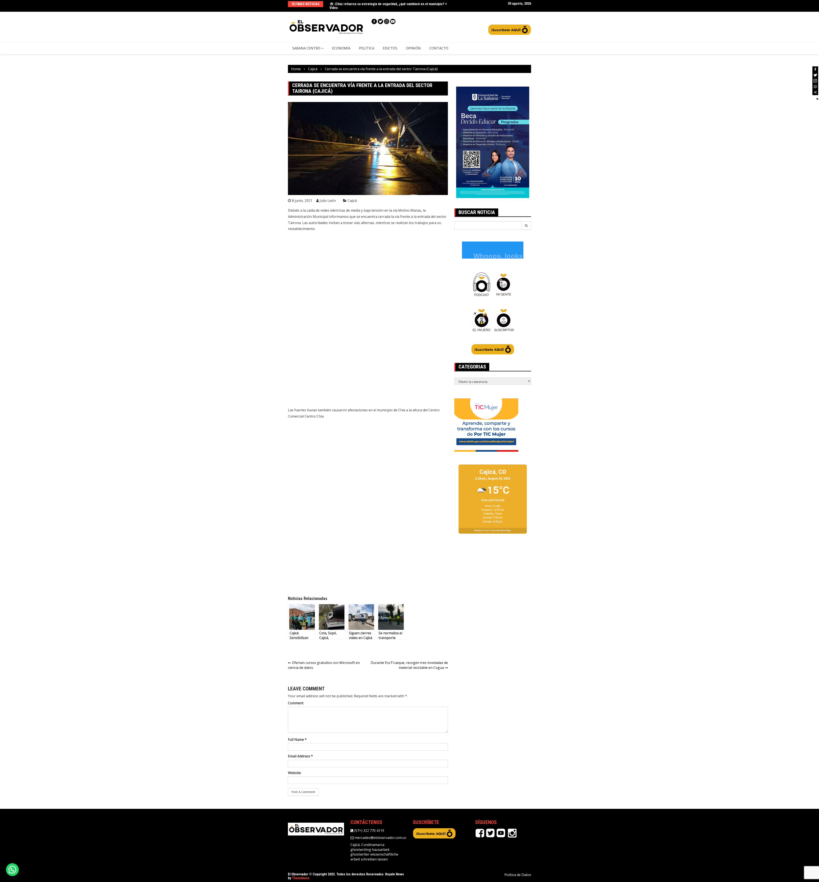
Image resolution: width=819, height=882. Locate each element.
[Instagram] (386, 21)
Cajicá (352, 200)
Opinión (413, 48)
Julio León (328, 200)
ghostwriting (360, 849)
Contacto (438, 48)
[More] (815, 92)
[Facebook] (374, 21)
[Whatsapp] (815, 86)
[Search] (526, 225)
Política (366, 48)
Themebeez (300, 878)
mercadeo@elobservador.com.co (380, 837)
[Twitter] (380, 21)
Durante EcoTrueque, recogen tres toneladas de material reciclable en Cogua (409, 665)
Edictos (390, 48)
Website (294, 772)
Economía (341, 48)
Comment (295, 703)
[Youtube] (392, 21)
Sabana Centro (306, 48)
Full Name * (297, 739)
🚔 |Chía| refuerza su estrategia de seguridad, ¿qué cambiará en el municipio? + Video (388, 6)
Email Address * (300, 756)
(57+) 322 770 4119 (368, 830)
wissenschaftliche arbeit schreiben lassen (374, 857)
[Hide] (817, 99)
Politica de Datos (517, 874)
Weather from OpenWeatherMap (492, 530)
